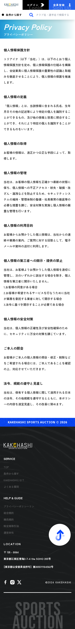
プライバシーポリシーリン (19, 506)
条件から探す (14, 15)
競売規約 (9, 519)
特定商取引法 (11, 526)
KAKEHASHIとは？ (14, 480)
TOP (6, 467)
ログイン (33, 5)
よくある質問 (11, 486)
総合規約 (9, 513)
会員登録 (59, 5)
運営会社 (9, 532)
